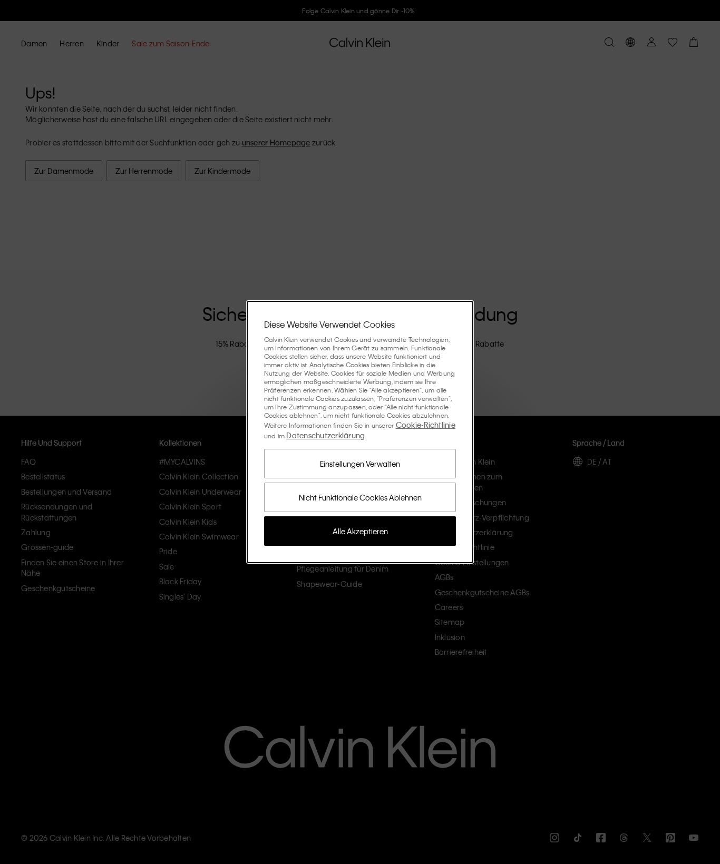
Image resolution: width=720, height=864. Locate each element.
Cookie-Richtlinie (425, 424)
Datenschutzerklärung (325, 435)
